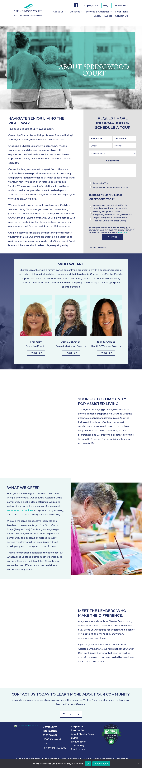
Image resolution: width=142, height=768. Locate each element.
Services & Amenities (97, 12)
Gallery (97, 16)
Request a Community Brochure (110, 187)
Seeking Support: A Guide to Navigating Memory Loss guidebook (112, 213)
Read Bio (36, 353)
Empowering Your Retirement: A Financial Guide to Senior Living (110, 219)
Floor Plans (121, 12)
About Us (58, 12)
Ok (88, 763)
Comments (112, 160)
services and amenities (20, 510)
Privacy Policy (123, 232)
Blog (105, 6)
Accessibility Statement (114, 758)
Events (108, 16)
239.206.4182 (120, 6)
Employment (90, 6)
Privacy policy (101, 763)
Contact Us (121, 16)
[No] (138, 763)
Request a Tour (101, 183)
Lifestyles (74, 12)
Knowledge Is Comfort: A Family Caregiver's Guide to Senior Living (110, 207)
